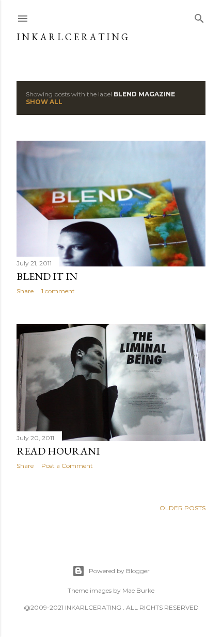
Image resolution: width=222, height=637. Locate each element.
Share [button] (25, 291)
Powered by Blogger (119, 571)
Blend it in (47, 276)
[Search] (199, 16)
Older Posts (182, 508)
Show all (44, 102)
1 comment (58, 291)
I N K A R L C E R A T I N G (72, 37)
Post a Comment (67, 466)
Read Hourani (58, 451)
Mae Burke (138, 590)
